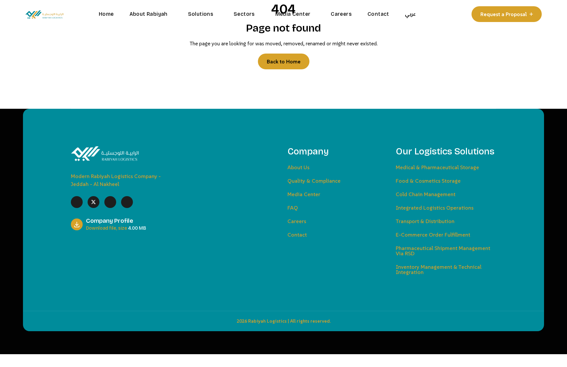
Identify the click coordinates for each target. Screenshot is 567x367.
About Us (298, 167)
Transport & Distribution (425, 221)
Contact (378, 14)
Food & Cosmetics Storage (428, 180)
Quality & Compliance (314, 180)
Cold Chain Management (425, 194)
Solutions (201, 14)
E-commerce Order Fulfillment (433, 234)
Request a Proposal (503, 14)
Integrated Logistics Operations (434, 207)
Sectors (245, 14)
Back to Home (284, 61)
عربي (410, 14)
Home (106, 14)
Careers (341, 14)
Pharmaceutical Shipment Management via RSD (443, 250)
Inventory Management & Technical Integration (438, 269)
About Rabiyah (149, 14)
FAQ (292, 207)
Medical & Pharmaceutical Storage (437, 167)
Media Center (293, 14)
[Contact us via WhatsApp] (2, 359)
